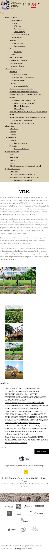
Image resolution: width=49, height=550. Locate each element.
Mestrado (13, 140)
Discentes (13, 49)
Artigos (12, 160)
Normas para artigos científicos (24, 100)
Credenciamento (19, 46)
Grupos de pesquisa (16, 57)
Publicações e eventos (12, 152)
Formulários (14, 172)
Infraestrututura (10, 126)
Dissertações (14, 157)
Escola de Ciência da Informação (13, 478)
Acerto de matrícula (21, 86)
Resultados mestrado (21, 143)
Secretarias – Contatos (17, 66)
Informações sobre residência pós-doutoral (24, 92)
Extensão (13, 134)
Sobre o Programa (11, 17)
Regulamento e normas (12, 169)
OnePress (17, 549)
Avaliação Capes (19, 32)
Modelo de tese (19, 109)
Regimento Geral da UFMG (23, 180)
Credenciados (18, 43)
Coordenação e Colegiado (18, 60)
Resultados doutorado (21, 149)
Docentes (13, 40)
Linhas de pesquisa (16, 37)
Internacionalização (16, 63)
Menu (2, 13)
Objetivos (17, 26)
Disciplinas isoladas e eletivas (24, 77)
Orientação (18, 52)
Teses (11, 154)
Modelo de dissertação (21, 106)
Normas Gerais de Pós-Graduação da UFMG (24, 177)
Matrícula (13, 83)
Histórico (17, 23)
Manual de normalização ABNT (25, 103)
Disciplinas (13, 72)
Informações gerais (16, 20)
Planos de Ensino (20, 80)
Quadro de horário (20, 74)
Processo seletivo (10, 137)
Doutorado (13, 146)
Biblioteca (13, 132)
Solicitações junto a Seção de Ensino (22, 123)
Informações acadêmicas (13, 69)
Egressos (12, 54)
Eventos (12, 163)
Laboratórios (14, 129)
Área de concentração (21, 34)
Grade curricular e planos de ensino (21, 89)
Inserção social (19, 29)
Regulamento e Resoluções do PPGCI (22, 174)
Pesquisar (3, 447)
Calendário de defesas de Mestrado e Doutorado (26, 166)
